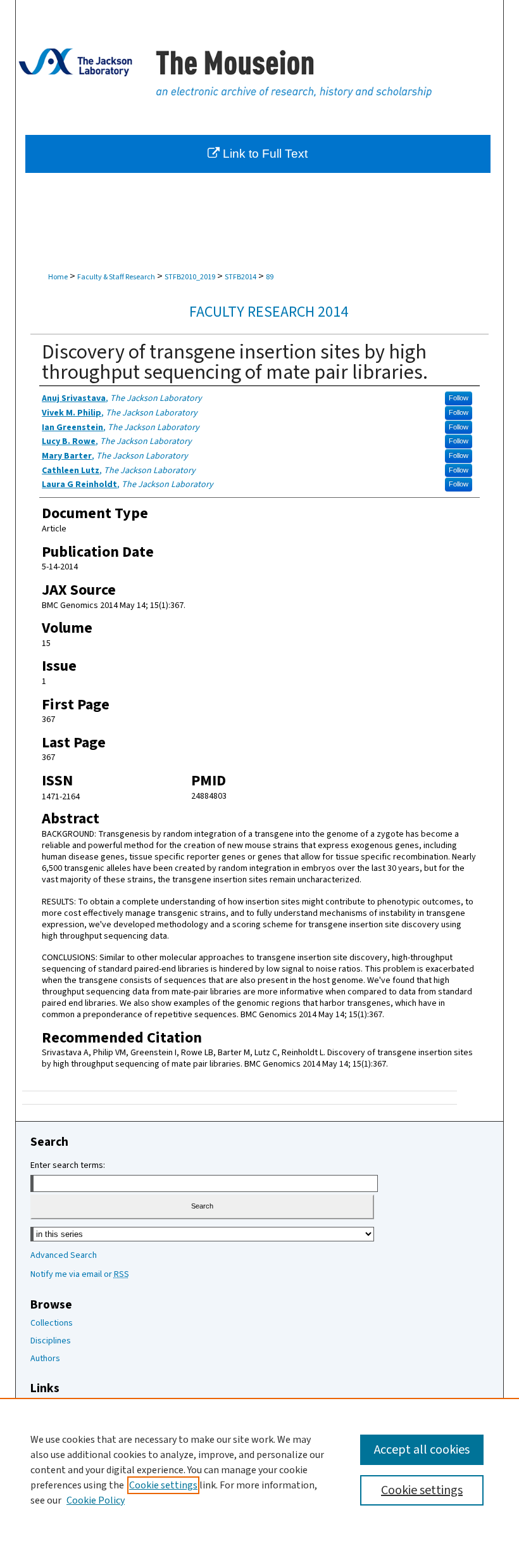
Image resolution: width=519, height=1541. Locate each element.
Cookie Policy (95, 1500)
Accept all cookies (422, 1450)
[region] (259, 1469)
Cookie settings (163, 1485)
